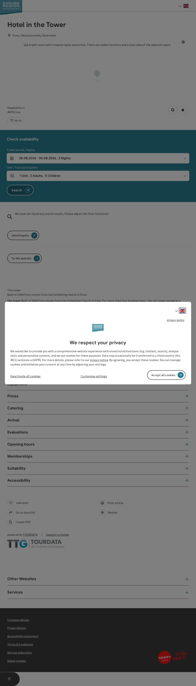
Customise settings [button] (94, 376)
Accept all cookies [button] (163, 375)
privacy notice (99, 360)
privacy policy (175, 320)
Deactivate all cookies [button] (25, 376)
